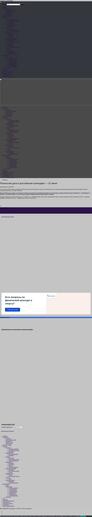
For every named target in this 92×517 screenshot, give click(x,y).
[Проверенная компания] (7, 431)
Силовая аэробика (14, 20)
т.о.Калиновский (13, 62)
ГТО (4, 69)
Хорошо (83, 516)
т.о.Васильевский (13, 59)
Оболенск (8, 18)
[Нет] (85, 516)
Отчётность (9, 14)
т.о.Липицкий (12, 64)
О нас (7, 56)
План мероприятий (11, 11)
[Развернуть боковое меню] (0, 315)
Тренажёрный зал (13, 31)
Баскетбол (11, 35)
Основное (8, 9)
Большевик (9, 33)
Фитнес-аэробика (13, 25)
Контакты (5, 70)
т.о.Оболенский (13, 65)
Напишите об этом (13, 309)
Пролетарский (9, 24)
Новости (5, 179)
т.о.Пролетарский (13, 66)
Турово (8, 48)
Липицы (8, 27)
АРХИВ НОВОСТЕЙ (6, 427)
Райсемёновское (10, 51)
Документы (6, 8)
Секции (5, 17)
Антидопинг (6, 75)
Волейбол (11, 22)
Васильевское (9, 44)
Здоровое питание (8, 74)
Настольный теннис (14, 21)
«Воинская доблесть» (8, 72)
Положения (9, 12)
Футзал (10, 36)
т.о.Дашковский (13, 61)
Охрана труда (9, 13)
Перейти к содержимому (6, 0)
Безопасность (6, 73)
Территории (9, 57)
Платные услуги (7, 16)
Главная (5, 7)
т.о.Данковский (12, 60)
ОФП (10, 49)
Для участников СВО (8, 77)
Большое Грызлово (11, 39)
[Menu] (0, 2)
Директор (8, 68)
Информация (6, 55)
